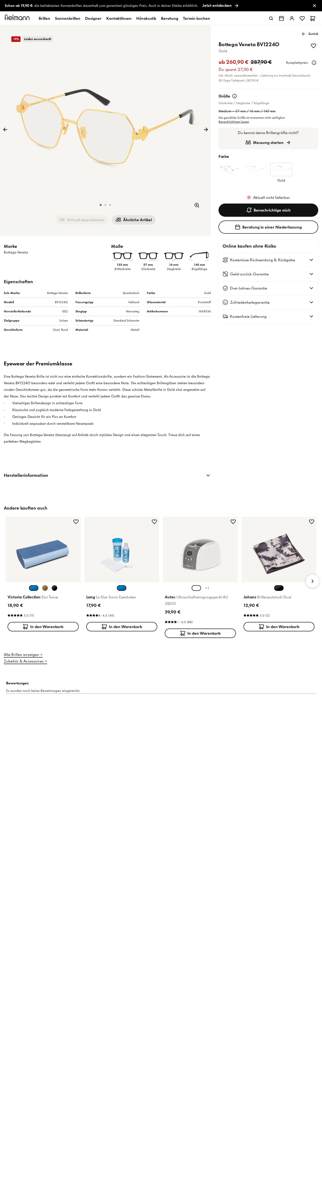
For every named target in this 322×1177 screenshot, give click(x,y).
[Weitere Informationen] (314, 62)
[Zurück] (5, 129)
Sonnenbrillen (67, 18)
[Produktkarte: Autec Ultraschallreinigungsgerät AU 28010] (200, 578)
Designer (93, 18)
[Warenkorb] (312, 18)
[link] (161, 6)
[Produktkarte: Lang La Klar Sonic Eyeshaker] (122, 575)
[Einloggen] (292, 18)
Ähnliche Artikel (137, 219)
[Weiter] (206, 129)
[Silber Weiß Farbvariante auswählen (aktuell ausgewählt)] (196, 588)
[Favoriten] (302, 18)
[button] (101, 205)
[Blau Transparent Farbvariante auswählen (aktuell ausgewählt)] (121, 588)
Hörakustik (146, 18)
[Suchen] (271, 18)
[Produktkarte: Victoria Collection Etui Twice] (43, 575)
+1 (207, 588)
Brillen (44, 18)
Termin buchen (196, 18)
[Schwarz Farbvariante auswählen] (54, 588)
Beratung (169, 18)
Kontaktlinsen (119, 18)
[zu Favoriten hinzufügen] (313, 45)
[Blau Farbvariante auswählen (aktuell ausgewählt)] (33, 588)
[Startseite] (18, 18)
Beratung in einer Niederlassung (272, 227)
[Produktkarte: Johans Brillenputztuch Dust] (279, 575)
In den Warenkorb (46, 626)
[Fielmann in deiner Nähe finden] (281, 18)
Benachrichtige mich (272, 210)
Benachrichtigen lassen (234, 121)
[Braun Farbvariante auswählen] (45, 588)
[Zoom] (197, 205)
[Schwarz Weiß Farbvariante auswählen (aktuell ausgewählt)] (279, 588)
